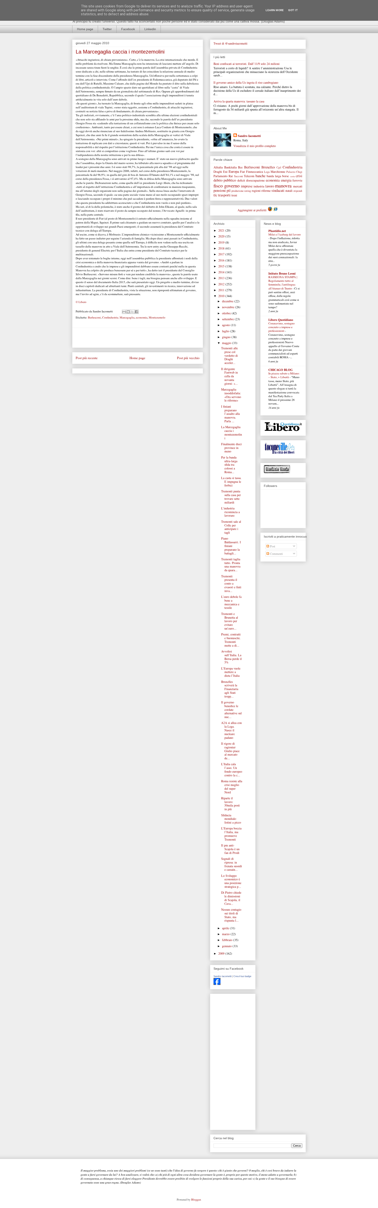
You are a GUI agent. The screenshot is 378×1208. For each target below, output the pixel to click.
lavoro (269, 186)
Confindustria (292, 167)
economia (141, 317)
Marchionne (278, 172)
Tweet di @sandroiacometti (230, 43)
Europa (234, 171)
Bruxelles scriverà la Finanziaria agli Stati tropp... (229, 689)
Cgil (278, 167)
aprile (226, 928)
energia (286, 180)
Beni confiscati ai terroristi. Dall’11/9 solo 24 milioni (247, 64)
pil (229, 190)
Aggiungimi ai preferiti (252, 210)
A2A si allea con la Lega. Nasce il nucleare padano (231, 730)
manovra (283, 185)
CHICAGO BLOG (280, 369)
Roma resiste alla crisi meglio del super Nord (231, 786)
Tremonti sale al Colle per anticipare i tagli (231, 527)
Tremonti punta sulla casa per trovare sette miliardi (231, 496)
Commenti (276, 554)
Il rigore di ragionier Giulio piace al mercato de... (230, 750)
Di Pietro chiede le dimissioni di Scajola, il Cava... (231, 897)
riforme (266, 191)
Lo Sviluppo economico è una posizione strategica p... (231, 881)
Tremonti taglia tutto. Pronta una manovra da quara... (230, 564)
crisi (299, 175)
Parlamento (221, 176)
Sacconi (238, 176)
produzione (237, 191)
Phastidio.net (277, 230)
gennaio (227, 946)
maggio (227, 343)
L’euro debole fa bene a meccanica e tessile (231, 602)
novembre (228, 307)
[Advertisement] (137, 337)
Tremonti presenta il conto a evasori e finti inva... (231, 583)
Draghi (218, 172)
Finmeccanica (254, 172)
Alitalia (218, 167)
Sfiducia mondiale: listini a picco (231, 819)
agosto (226, 325)
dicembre (228, 301)
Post (272, 546)
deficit (241, 180)
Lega (267, 172)
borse (285, 176)
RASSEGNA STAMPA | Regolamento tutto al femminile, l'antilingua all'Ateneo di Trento (282, 282)
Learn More (275, 10)
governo (232, 185)
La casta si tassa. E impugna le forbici (231, 481)
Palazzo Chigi (294, 172)
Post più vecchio (188, 358)
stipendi (297, 191)
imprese (246, 186)
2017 (221, 254)
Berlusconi (94, 317)
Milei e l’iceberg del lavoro (284, 234)
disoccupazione (255, 180)
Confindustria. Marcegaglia (118, 317)
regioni (256, 191)
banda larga (274, 176)
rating (247, 191)
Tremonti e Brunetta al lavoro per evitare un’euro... (229, 621)
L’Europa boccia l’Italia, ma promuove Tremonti (231, 833)
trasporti (224, 194)
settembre (228, 319)
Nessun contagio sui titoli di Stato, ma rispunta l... (231, 914)
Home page (85, 29)
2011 (221, 290)
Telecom (249, 176)
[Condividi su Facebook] (136, 312)
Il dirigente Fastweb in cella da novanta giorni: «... (229, 376)
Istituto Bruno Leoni (282, 273)
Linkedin (150, 29)
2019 (221, 242)
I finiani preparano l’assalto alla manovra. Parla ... (230, 413)
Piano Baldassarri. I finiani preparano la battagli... (231, 545)
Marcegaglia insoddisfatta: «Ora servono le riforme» (231, 394)
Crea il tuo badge (242, 976)
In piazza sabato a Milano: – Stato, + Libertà (284, 375)
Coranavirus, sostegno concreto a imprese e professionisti (281, 327)
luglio (226, 331)
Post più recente (87, 358)
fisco (218, 185)
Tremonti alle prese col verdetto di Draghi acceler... (229, 355)
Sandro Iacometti (249, 135)
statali (288, 191)
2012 (221, 284)
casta (292, 176)
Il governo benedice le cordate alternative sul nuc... (231, 709)
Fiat (242, 172)
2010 (221, 296)
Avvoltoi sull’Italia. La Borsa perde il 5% (231, 656)
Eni (225, 172)
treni (234, 195)
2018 (221, 248)
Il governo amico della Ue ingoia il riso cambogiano (246, 82)
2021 (221, 230)
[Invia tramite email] (124, 312)
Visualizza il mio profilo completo (254, 146)
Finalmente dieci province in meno (231, 447)
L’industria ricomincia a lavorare (230, 512)
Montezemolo (157, 317)
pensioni (220, 190)
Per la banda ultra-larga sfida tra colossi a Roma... (229, 464)
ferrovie (297, 180)
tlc (215, 194)
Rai (231, 176)
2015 (221, 266)
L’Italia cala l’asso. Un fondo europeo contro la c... (231, 769)
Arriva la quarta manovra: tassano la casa (239, 101)
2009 (221, 953)
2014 (221, 272)
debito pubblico (225, 180)
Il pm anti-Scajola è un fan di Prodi (230, 849)
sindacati (277, 190)
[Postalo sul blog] (128, 312)
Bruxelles (268, 167)
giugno (226, 337)
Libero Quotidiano (280, 319)
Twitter (107, 29)
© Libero (81, 302)
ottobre (227, 313)
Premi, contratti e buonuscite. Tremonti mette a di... (231, 639)
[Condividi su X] (132, 312)
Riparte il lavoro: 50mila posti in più (230, 803)
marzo (226, 934)
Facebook (128, 29)
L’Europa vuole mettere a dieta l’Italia (230, 672)
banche (260, 175)
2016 (221, 260)
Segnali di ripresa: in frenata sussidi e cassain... (231, 864)
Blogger (196, 1199)
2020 (221, 236)
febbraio (227, 940)
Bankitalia (230, 167)
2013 (221, 278)
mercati (297, 186)
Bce (240, 167)
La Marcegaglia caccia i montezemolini (231, 432)
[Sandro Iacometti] (217, 984)
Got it (293, 10)
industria (259, 186)
